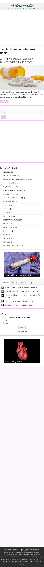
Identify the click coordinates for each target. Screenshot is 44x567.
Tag (31, 283)
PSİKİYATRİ (7, 235)
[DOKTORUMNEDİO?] (22, 6)
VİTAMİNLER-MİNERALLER (11, 246)
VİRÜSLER (6, 242)
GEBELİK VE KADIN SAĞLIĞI (12, 198)
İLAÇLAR (6, 212)
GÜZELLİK (6, 209)
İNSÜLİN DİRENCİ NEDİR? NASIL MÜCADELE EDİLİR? (22, 287)
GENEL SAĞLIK (8, 201)
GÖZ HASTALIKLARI (10, 205)
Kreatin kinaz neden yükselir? (19, 275)
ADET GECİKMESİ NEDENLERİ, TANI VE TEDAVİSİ (20, 301)
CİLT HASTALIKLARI (9, 176)
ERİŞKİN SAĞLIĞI (9, 194)
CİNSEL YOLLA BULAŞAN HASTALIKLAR (16, 179)
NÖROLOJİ (6, 231)
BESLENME (6, 172)
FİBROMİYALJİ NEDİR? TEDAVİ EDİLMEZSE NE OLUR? (22, 291)
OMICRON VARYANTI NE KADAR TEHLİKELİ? (19, 305)
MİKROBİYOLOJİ (8, 227)
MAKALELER (7, 224)
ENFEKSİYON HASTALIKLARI (12, 190)
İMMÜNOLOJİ (8, 216)
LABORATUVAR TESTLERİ (11, 220)
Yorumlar (24, 283)
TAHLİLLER (6, 238)
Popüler (15, 283)
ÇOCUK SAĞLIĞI (9, 183)
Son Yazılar (5, 283)
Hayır (6, 323)
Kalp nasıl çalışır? (13, 361)
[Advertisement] (22, 27)
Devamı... (4, 101)
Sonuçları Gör (22, 332)
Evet (5, 321)
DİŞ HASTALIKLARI (9, 187)
